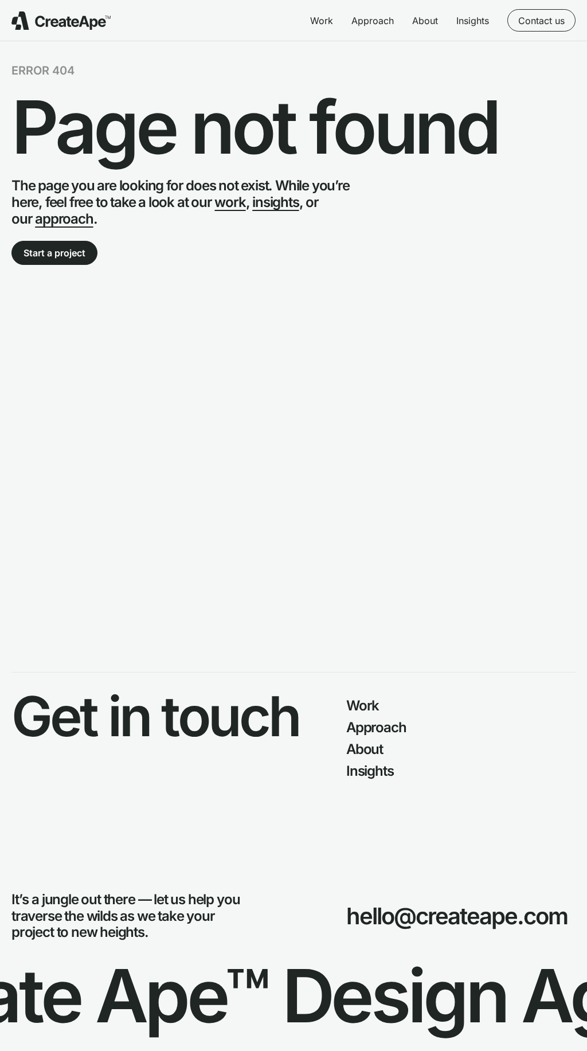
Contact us (541, 20)
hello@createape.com (457, 916)
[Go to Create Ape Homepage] (61, 20)
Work (321, 20)
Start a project (54, 253)
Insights (472, 20)
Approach (372, 20)
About (425, 20)
